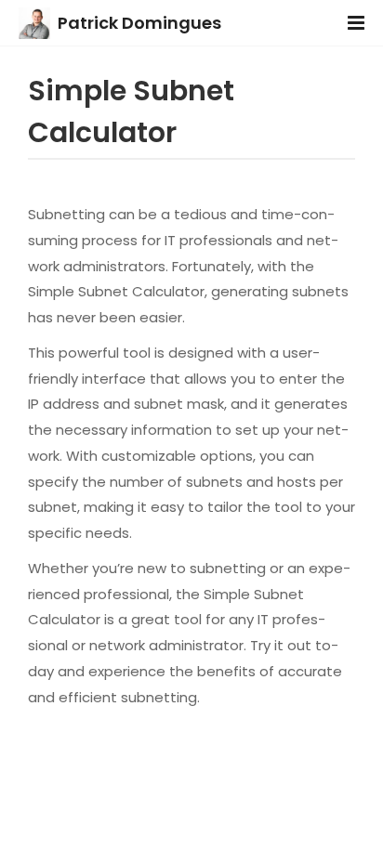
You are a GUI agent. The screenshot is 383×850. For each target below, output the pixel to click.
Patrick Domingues (139, 22)
